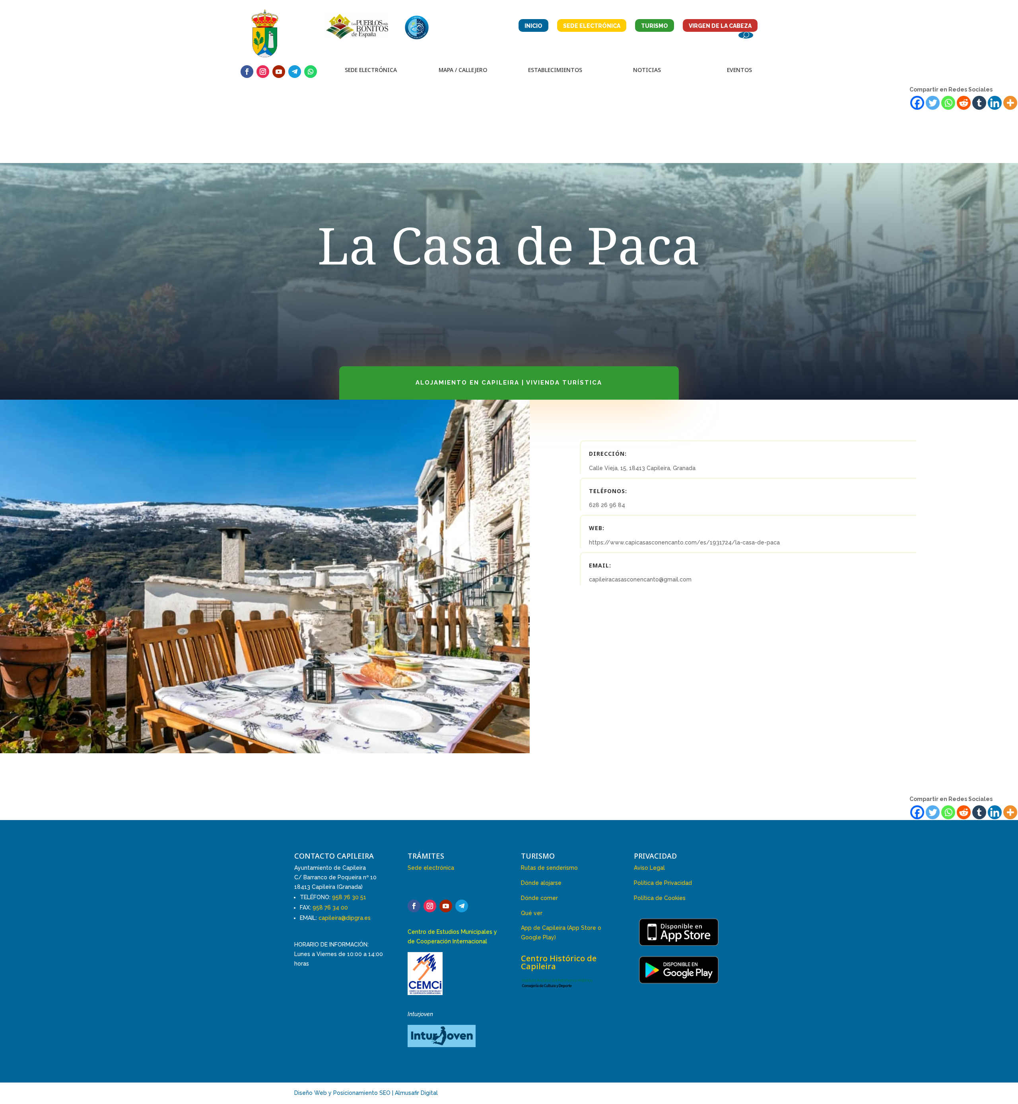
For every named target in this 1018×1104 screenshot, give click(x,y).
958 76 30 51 (349, 897)
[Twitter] (933, 103)
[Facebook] (917, 103)
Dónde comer (539, 898)
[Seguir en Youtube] (278, 71)
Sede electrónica (431, 868)
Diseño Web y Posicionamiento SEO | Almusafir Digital (366, 1093)
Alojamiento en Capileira (467, 382)
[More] (1010, 103)
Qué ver (531, 913)
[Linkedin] (995, 103)
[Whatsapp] (948, 103)
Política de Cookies (660, 898)
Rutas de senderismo (549, 868)
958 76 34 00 (330, 907)
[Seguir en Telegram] (294, 71)
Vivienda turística (564, 382)
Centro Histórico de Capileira (558, 962)
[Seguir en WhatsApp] (310, 71)
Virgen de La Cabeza (720, 26)
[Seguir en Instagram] (262, 71)
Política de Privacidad (663, 883)
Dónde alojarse (541, 883)
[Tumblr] (979, 103)
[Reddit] (964, 103)
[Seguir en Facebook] (247, 71)
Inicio (533, 26)
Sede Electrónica (591, 26)
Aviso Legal (649, 868)
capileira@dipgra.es (345, 918)
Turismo (654, 26)
